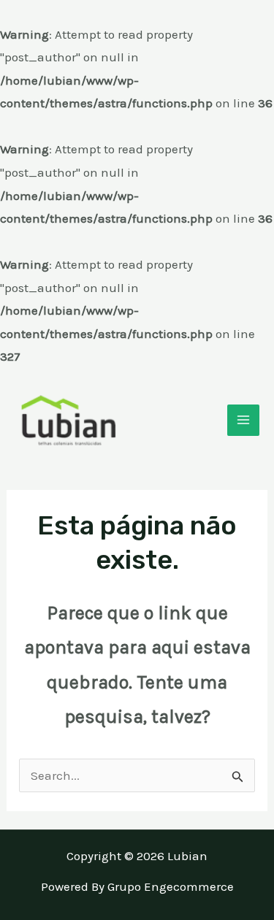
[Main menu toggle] (243, 421)
